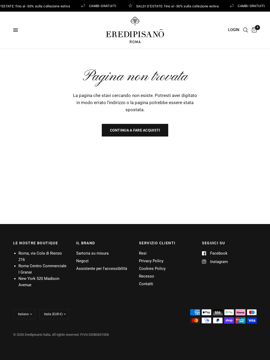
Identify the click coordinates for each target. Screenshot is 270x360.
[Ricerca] (245, 30)
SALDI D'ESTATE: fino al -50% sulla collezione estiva (177, 6)
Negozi (82, 261)
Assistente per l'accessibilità (101, 268)
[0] (253, 30)
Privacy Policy (151, 261)
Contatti (146, 283)
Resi (143, 253)
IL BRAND (85, 243)
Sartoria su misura (92, 253)
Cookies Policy (152, 268)
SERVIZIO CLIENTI (157, 243)
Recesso (146, 276)
